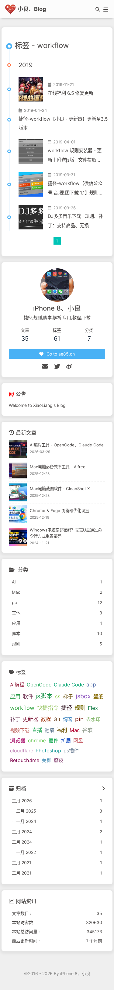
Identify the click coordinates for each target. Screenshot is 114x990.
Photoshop (48, 751)
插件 (53, 740)
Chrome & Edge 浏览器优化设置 (59, 510)
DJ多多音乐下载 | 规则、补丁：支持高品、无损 (75, 221)
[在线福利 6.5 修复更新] (31, 89)
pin (79, 719)
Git (57, 719)
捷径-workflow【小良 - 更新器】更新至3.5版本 (63, 123)
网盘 (78, 740)
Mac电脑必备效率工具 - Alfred (57, 466)
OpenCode (39, 685)
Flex (93, 708)
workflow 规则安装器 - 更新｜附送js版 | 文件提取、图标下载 (75, 156)
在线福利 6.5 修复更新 (70, 93)
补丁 (15, 719)
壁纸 (98, 696)
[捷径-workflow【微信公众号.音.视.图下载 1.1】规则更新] (31, 184)
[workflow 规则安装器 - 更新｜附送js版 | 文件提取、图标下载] (31, 151)
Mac (75, 730)
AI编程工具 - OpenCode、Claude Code (67, 444)
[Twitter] (57, 366)
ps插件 (71, 751)
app (91, 684)
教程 (46, 719)
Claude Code (69, 685)
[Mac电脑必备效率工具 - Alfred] (18, 471)
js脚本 (44, 696)
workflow (22, 707)
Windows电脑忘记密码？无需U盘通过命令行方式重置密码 (66, 533)
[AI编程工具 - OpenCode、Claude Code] (18, 449)
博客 (68, 719)
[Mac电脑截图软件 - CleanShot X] (18, 492)
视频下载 (19, 730)
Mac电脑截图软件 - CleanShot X (60, 488)
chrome (37, 740)
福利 (62, 730)
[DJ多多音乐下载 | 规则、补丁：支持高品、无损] (31, 217)
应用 (15, 696)
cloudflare (21, 751)
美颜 (46, 760)
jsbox (83, 696)
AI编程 (17, 685)
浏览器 (18, 740)
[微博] (69, 366)
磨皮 (59, 760)
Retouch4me (24, 760)
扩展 (66, 740)
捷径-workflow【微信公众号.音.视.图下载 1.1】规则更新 (75, 189)
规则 (79, 707)
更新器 (30, 719)
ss (57, 696)
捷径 (66, 707)
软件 (28, 696)
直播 (37, 730)
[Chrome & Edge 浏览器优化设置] (18, 514)
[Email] (45, 366)
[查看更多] (103, 789)
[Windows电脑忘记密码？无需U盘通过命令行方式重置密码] (18, 537)
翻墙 (49, 730)
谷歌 (87, 730)
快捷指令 (48, 708)
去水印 (93, 719)
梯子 (68, 696)
